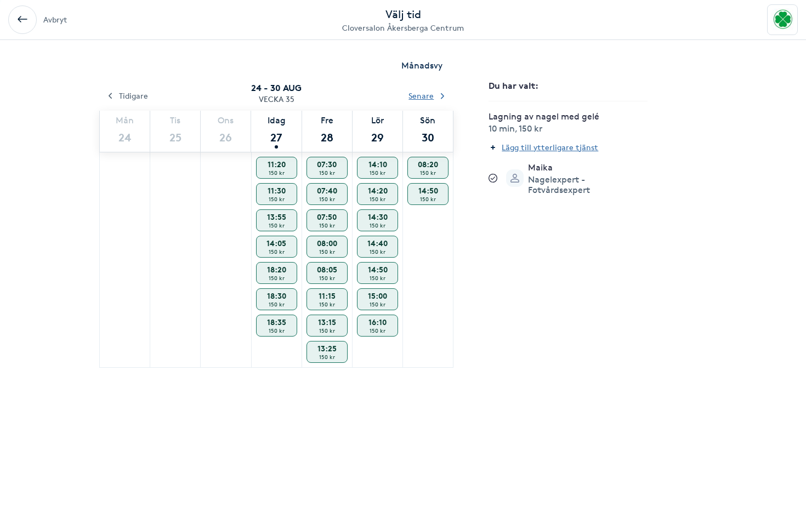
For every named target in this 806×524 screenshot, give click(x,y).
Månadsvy (421, 65)
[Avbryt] (22, 19)
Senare (421, 95)
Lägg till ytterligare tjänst (550, 147)
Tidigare (133, 95)
